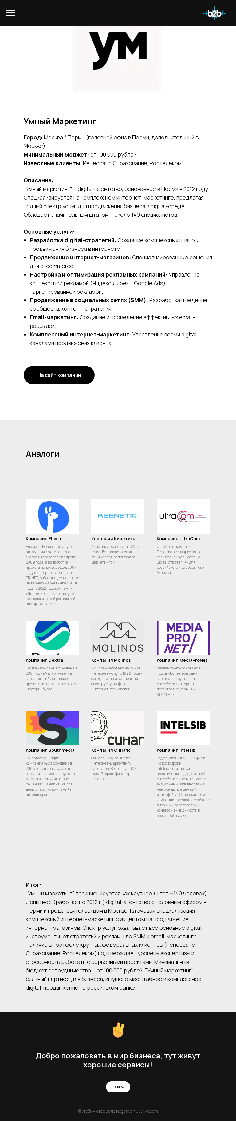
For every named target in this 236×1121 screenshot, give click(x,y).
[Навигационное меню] (10, 13)
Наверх (118, 1087)
